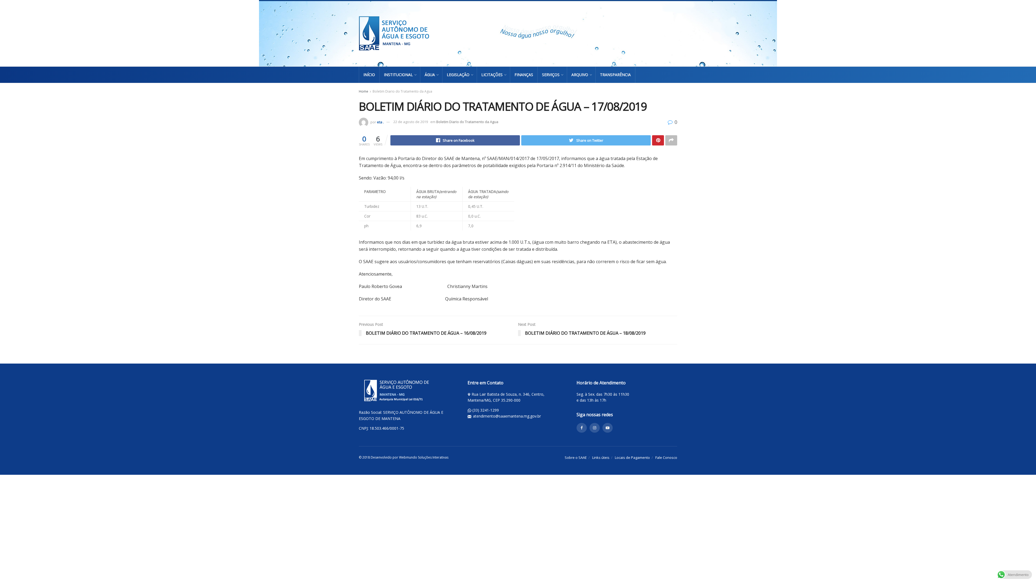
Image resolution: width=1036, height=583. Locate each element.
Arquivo (579, 74)
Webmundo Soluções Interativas (423, 457)
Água (430, 74)
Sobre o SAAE (576, 457)
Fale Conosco (666, 457)
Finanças (523, 74)
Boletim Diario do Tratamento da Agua (402, 91)
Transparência (615, 74)
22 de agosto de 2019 (410, 121)
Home (363, 91)
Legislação (458, 74)
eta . (380, 121)
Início (369, 74)
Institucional (398, 74)
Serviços (551, 74)
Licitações (492, 74)
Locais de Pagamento (632, 457)
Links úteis (600, 457)
